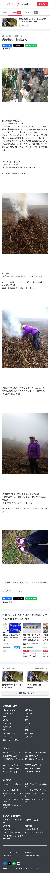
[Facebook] (5, 863)
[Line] (14, 863)
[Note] (18, 863)
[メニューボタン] (4, 4)
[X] (9, 863)
